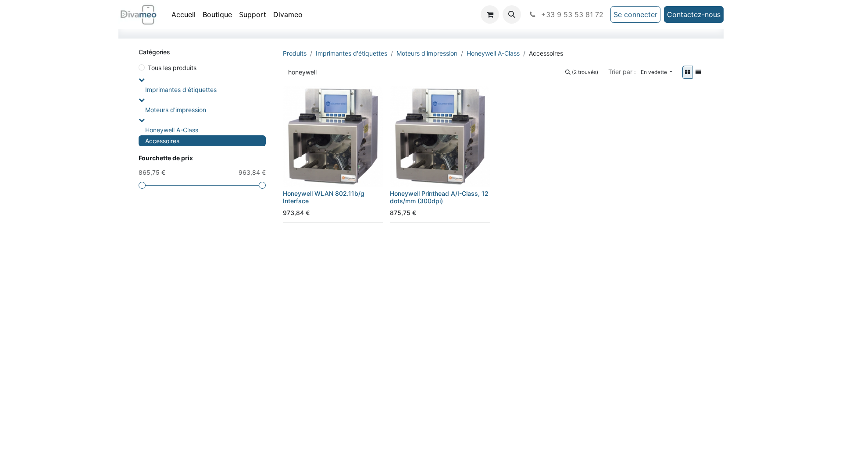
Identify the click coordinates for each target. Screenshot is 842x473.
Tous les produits (172, 67)
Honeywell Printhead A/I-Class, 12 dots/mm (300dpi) (439, 197)
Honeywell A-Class (171, 130)
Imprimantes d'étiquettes (181, 89)
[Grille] (687, 72)
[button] (512, 14)
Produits (295, 53)
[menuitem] (183, 14)
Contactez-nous (694, 14)
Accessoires (162, 141)
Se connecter (635, 14)
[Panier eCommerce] (490, 14)
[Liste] (698, 72)
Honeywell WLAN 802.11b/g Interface (323, 197)
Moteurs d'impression (175, 109)
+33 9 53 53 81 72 (571, 14)
